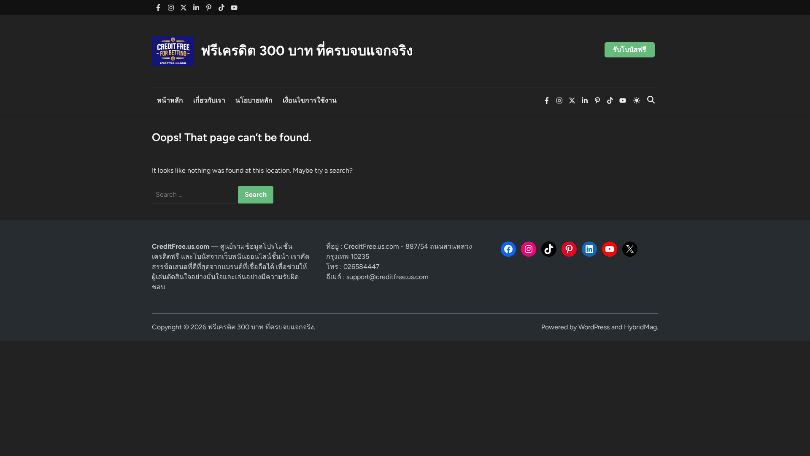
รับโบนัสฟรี (629, 50)
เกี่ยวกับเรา (209, 100)
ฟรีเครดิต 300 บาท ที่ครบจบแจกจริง (307, 51)
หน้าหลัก (170, 100)
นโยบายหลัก (254, 100)
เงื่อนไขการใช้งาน (310, 100)
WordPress (594, 327)
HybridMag (640, 327)
